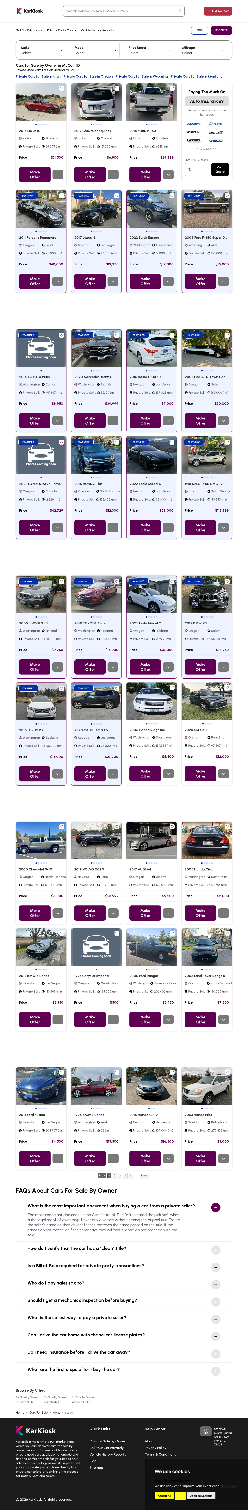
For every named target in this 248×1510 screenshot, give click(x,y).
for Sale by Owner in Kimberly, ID (55, 1400)
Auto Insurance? (207, 101)
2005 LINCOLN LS (33, 623)
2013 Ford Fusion (32, 1115)
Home (20, 1412)
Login (199, 30)
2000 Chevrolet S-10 (35, 869)
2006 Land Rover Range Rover (208, 976)
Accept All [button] (164, 1495)
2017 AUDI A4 (140, 869)
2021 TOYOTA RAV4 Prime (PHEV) (46, 484)
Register (221, 30)
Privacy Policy (155, 1448)
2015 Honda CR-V (143, 1115)
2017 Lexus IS (85, 237)
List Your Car (220, 11)
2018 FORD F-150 (142, 131)
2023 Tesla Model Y (145, 623)
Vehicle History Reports (97, 30)
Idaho (56, 1412)
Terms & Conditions (160, 1454)
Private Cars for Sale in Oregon (88, 76)
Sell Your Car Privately (107, 1448)
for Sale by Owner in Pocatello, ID (83, 1400)
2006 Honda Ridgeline (147, 730)
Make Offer (35, 174)
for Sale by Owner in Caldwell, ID (27, 1400)
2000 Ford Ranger (143, 976)
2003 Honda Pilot (198, 1115)
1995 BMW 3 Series (89, 1115)
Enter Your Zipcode (196, 160)
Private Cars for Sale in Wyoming (142, 76)
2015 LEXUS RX (31, 730)
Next (144, 1175)
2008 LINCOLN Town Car (205, 377)
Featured (28, 195)
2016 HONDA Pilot (88, 484)
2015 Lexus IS (29, 131)
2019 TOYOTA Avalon (91, 623)
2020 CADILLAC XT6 (91, 730)
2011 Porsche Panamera (37, 237)
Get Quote (220, 169)
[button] (180, 1496)
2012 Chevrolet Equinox (92, 131)
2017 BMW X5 (196, 623)
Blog (93, 1461)
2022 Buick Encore (144, 237)
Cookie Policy (229, 1486)
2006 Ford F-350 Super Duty (207, 237)
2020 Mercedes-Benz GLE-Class (100, 377)
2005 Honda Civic (199, 869)
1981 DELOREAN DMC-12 (204, 484)
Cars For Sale (38, 1412)
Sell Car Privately (28, 30)
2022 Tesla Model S (145, 484)
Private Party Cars (60, 30)
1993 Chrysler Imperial (91, 976)
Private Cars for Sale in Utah (38, 76)
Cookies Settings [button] (201, 1495)
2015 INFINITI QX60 (145, 377)
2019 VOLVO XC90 (89, 869)
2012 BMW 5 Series (34, 976)
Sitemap (96, 1467)
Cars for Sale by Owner (108, 1441)
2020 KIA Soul (196, 730)
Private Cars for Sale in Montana (197, 76)
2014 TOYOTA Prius (34, 377)
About (150, 1441)
